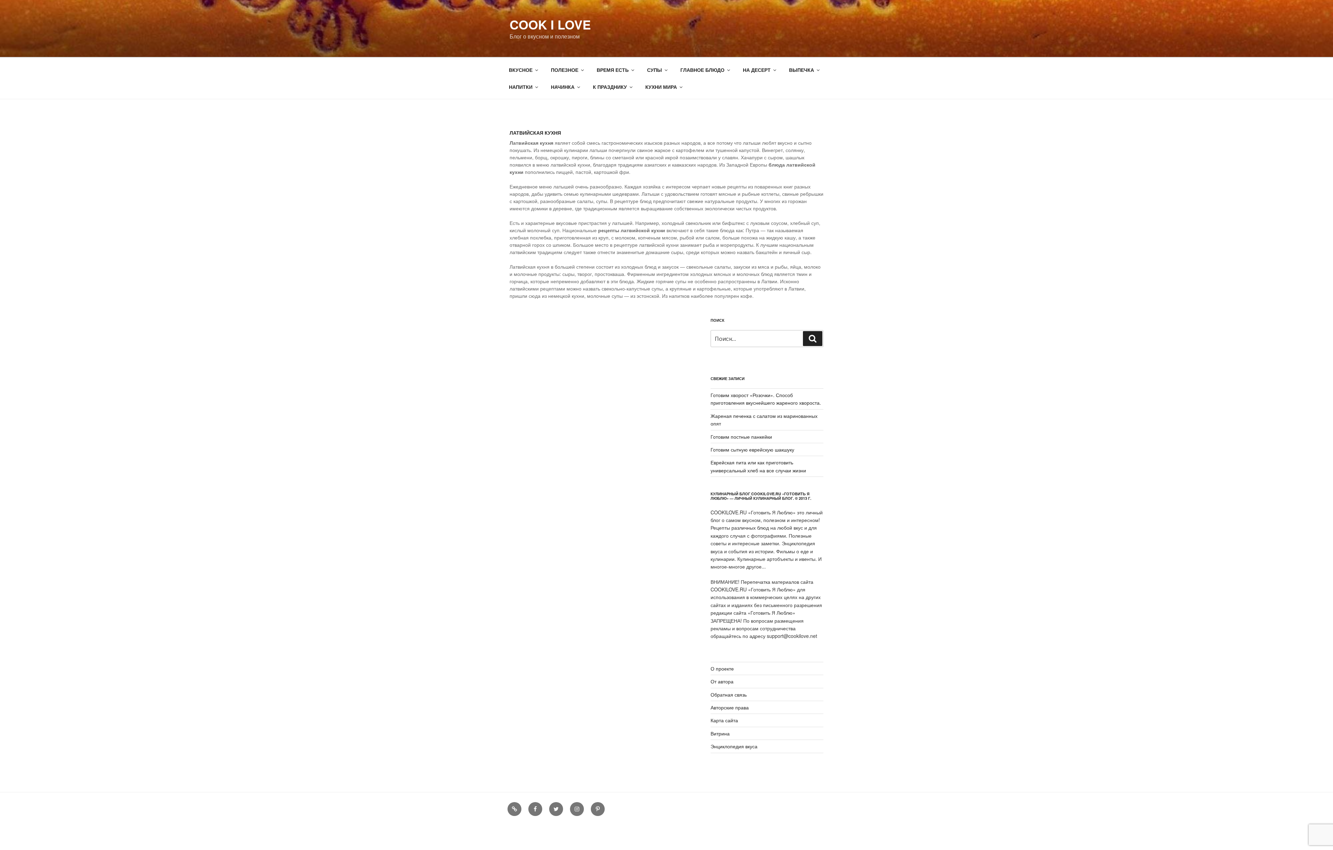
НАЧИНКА (563, 86)
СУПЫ (654, 69)
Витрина (720, 733)
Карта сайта (724, 720)
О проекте (722, 668)
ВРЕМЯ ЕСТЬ (613, 69)
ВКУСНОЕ (521, 69)
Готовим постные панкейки (741, 436)
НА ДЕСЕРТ (757, 69)
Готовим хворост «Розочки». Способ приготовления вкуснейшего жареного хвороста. (766, 399)
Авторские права (730, 707)
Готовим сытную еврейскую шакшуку (752, 449)
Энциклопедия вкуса (734, 746)
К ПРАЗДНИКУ (610, 86)
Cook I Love (550, 24)
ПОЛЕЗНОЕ (564, 69)
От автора (722, 681)
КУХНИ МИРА (661, 86)
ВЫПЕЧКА (801, 69)
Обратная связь (729, 694)
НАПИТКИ (521, 86)
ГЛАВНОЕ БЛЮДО (702, 69)
